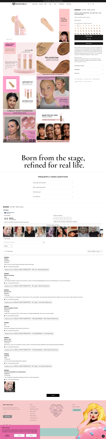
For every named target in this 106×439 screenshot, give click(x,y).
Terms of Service (33, 418)
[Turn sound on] (64, 106)
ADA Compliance (76, 406)
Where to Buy (33, 415)
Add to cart (89, 43)
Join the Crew (77, 410)
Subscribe (7, 416)
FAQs (73, 404)
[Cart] (93, 4)
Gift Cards (69, 3)
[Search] (88, 4)
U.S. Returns (33, 406)
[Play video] (38, 106)
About (31, 404)
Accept (19, 435)
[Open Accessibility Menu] (103, 436)
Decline (31, 435)
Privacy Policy (34, 431)
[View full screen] (67, 106)
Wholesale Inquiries (34, 409)
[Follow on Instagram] (6, 424)
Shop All (41, 3)
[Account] (91, 4)
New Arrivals (35, 3)
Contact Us (32, 413)
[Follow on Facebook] (3, 424)
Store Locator (33, 411)
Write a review (91, 10)
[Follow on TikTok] (10, 424)
